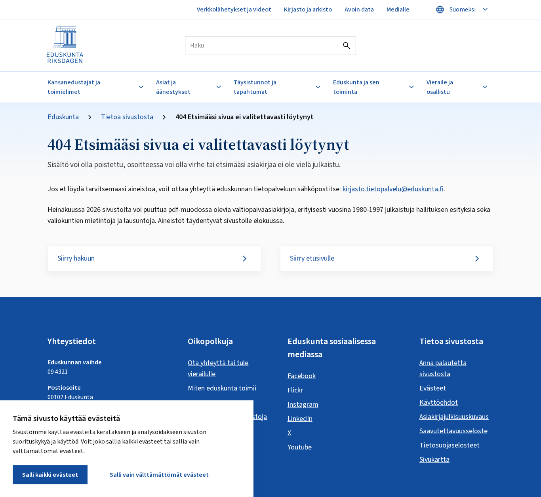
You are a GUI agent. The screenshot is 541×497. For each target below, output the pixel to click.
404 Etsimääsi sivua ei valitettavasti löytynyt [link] (244, 117)
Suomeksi (463, 9)
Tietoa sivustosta (127, 117)
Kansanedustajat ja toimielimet (74, 87)
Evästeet (432, 388)
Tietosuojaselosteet (449, 445)
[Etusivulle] (65, 45)
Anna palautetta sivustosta (443, 368)
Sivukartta (434, 460)
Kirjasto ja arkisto (308, 9)
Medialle (398, 9)
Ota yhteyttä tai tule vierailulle (218, 368)
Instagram (303, 404)
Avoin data (359, 9)
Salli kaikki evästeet (50, 474)
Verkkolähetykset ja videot (234, 9)
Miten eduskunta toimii (222, 388)
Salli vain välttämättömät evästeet (159, 474)
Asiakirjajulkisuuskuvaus (454, 417)
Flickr (295, 390)
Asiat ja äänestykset (173, 87)
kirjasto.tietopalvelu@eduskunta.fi (393, 189)
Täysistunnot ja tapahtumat (255, 87)
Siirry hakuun (76, 258)
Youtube (300, 447)
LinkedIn (300, 419)
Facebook (302, 376)
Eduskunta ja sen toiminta (356, 87)
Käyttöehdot (438, 403)
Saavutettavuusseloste (453, 431)
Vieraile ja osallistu (440, 87)
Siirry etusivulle (312, 258)
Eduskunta (63, 117)
